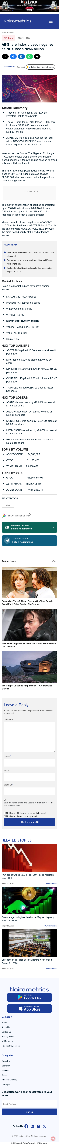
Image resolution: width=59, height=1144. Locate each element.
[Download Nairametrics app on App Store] (29, 1008)
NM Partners (7, 1041)
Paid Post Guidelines (11, 1045)
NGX (8, 505)
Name (7, 756)
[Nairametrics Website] (17, 20)
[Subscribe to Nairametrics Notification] (53, 1138)
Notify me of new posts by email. (21, 816)
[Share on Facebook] (13, 56)
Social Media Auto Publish (19, 1143)
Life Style (6, 1084)
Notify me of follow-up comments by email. (26, 813)
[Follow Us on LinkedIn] (32, 1125)
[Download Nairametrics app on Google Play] (29, 997)
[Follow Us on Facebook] (26, 1125)
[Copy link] (37, 56)
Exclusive (6, 1061)
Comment (9, 719)
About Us (6, 1027)
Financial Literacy (9, 1079)
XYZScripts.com (42, 1143)
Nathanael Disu (10, 66)
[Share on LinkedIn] (21, 56)
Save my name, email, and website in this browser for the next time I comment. (29, 804)
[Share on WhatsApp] (29, 56)
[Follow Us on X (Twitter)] (44, 1125)
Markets (11, 32)
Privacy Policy (8, 1036)
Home (4, 32)
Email (7, 770)
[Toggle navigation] (50, 21)
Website (8, 784)
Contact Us (6, 1031)
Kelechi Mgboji (51, 883)
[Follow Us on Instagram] (38, 1125)
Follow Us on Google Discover (42, 67)
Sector (4, 1075)
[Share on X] (5, 56)
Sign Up (29, 1111)
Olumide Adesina (50, 926)
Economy (6, 1065)
